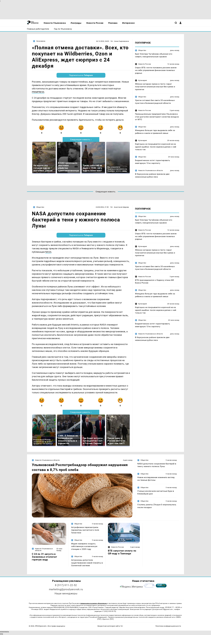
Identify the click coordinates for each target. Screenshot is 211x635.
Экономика (40, 41)
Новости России (144, 64)
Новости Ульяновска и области (150, 170)
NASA (48, 252)
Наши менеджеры (66, 593)
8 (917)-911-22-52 (66, 585)
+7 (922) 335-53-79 (108, 611)
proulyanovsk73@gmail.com (163, 609)
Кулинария (142, 80)
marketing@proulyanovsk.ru (66, 589)
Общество (142, 50)
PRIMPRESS (38, 92)
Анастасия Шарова (121, 207)
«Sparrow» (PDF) (108, 619)
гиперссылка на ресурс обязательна (93, 603)
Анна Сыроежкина (121, 41)
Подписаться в (81, 75)
